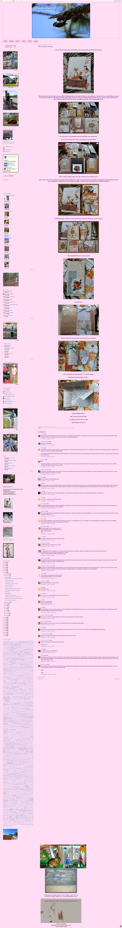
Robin (30, 780)
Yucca (20, 824)
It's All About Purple (8, 291)
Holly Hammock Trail (11, 723)
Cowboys (26, 682)
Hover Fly (17, 727)
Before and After (16, 653)
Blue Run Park (13, 662)
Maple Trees (23, 743)
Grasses (32, 712)
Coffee (15, 678)
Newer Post (40, 678)
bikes (7, 654)
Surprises (6, 798)
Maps (26, 743)
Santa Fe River (25, 784)
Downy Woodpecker (15, 690)
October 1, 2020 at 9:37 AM (48, 474)
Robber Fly (26, 780)
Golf (15, 711)
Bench (32, 653)
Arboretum (15, 648)
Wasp (24, 809)
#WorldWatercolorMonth (10, 641)
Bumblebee (11, 667)
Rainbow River (30, 770)
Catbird (32, 672)
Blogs (22, 659)
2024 (5, 565)
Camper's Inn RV (30, 668)
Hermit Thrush (24, 721)
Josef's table (26, 732)
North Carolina (29, 752)
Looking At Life (7, 203)
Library (10, 738)
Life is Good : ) (7, 307)
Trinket (11, 804)
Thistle (26, 800)
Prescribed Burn (10, 768)
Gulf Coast (29, 716)
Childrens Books (21, 675)
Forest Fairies (22, 704)
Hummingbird (26, 727)
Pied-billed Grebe (6, 764)
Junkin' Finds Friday (11, 733)
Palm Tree (21, 759)
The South (23, 800)
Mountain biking (16, 749)
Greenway (25, 716)
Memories (13, 746)
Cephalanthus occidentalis (7, 674)
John (10, 732)
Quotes (15, 770)
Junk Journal (5, 733)
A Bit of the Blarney (45, 621)
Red (6, 773)
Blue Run (8, 662)
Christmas (7, 677)
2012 (5, 629)
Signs (32, 789)
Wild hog (21, 814)
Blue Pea (28, 661)
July (6, 605)
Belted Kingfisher (27, 653)
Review (4, 779)
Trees (27, 803)
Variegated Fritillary (21, 806)
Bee (7, 653)
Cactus (16, 668)
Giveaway (27, 708)
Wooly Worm (28, 819)
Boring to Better (27, 664)
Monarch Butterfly (16, 747)
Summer (14, 795)
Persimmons (8, 762)
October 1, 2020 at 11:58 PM (48, 590)
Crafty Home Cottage (8, 299)
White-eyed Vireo (25, 813)
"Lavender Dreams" (8, 211)
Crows (15, 684)
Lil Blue (16, 738)
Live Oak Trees (24, 739)
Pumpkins (7, 769)
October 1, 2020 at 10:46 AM (48, 508)
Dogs (11, 689)
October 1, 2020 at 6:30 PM (48, 578)
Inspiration (18, 731)
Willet (25, 815)
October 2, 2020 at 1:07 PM (48, 618)
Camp (27, 668)
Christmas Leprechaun (12, 677)
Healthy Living (15, 721)
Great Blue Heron (19, 713)
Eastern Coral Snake (17, 693)
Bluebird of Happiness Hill (20, 663)
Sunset (21, 796)
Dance (22, 685)
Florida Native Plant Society (13, 702)
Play (6, 767)
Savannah (4, 785)
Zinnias (9, 825)
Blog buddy (14, 659)
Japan (30, 731)
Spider (18, 791)
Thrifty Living (6, 801)
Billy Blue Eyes (44, 543)
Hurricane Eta (21, 728)
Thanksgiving (15, 800)
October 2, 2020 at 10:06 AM (48, 612)
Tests (27, 799)
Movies (4, 751)
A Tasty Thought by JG (8, 468)
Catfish (8, 673)
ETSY (26, 695)
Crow (13, 684)
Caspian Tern (27, 672)
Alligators (12, 643)
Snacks (21, 790)
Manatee (6, 743)
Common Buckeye (29, 678)
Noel (24, 752)
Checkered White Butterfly (25, 674)
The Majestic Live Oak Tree (10, 595)
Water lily (31, 809)
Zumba (11, 825)
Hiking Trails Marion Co (9, 401)
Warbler (17, 809)
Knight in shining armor (15, 736)
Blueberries (9, 663)
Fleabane (22, 699)
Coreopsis (13, 682)
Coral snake (9, 682)
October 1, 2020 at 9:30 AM (48, 466)
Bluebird (13, 663)
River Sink (18, 780)
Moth (32, 748)
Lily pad (19, 738)
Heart (19, 721)
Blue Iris (14, 661)
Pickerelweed (23, 763)
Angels (17, 647)
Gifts (23, 708)
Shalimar (9, 788)
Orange (18, 757)
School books (22, 785)
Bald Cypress (16, 651)
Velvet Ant (28, 806)
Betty (42, 587)
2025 (5, 564)
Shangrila (21, 788)
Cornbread (20, 682)
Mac (23, 742)
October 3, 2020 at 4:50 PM (48, 646)
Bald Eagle (21, 651)
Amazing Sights (9, 644)
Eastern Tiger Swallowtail (23, 694)
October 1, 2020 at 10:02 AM (48, 500)
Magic (29, 742)
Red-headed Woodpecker (17, 775)
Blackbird (29, 658)
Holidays (5, 723)
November (7, 575)
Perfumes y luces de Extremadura (11, 304)
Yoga (18, 824)
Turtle (12, 805)
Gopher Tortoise (15, 712)
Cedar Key (20, 673)
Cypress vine (31, 684)
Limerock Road (28, 738)
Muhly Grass (7, 591)
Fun (12, 707)
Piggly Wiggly (12, 764)
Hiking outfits (19, 722)
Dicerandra (17, 688)
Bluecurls (29, 663)
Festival (6, 699)
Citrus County (24, 677)
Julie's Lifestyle (7, 253)
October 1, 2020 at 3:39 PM (48, 555)
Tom (42, 497)
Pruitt (4, 769)
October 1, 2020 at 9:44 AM (48, 480)
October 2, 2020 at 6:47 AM (48, 604)
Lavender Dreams (23, 737)
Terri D (42, 536)
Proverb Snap (31, 768)
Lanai (32, 736)
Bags (32, 649)
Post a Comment (41, 677)
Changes (13, 674)
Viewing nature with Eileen (9, 195)
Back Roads (26, 649)
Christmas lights (19, 677)
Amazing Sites (17, 644)
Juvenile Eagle (17, 733)
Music (32, 751)
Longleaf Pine (31, 741)
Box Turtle (31, 664)
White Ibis (24, 812)
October (7, 577)
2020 (5, 572)
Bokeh (14, 664)
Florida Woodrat (22, 703)
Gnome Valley (10, 710)
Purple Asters (12, 769)
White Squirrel (13, 813)
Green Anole (5, 716)
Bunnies (21, 667)
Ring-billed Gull (26, 779)
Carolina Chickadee (14, 672)
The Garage (20, 800)
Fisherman (12, 699)
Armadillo (22, 648)
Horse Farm (5, 726)
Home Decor (19, 723)
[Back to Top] (121, 926)
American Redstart (30, 646)
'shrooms (4, 641)
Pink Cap (11, 765)
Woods (20, 819)
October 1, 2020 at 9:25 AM (48, 456)
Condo (12, 680)
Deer (18, 687)
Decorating (14, 687)
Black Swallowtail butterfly (20, 657)
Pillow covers (25, 764)
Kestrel (13, 734)
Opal (16, 757)
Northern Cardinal (13, 753)
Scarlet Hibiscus (9, 785)
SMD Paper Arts (7, 345)
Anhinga (19, 647)
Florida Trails (7, 391)
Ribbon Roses (17, 779)
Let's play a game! (8, 586)
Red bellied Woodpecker (15, 773)
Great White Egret (23, 715)
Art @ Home (6, 356)
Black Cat (12, 656)
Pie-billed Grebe (30, 763)
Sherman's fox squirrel (7, 789)
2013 (5, 627)
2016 (5, 622)
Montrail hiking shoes (29, 747)
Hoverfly (20, 727)
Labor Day (28, 736)
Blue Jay (17, 661)
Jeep (32, 731)
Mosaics (29, 748)
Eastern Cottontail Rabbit (25, 693)
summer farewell (19, 795)
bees (10, 653)
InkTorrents (6, 350)
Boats (32, 663)
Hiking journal (13, 722)
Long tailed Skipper (19, 741)
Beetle (12, 653)
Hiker (6, 722)
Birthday (22, 654)
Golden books (30, 710)
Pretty (21, 768)
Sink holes (5, 790)
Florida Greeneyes (6, 702)
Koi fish (25, 736)
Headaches (7, 721)
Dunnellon (22, 692)
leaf (27, 737)
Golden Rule (5, 711)
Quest (27, 769)
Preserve (14, 768)
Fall (8, 696)
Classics (28, 677)
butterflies (28, 667)
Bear (19, 652)
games (18, 707)
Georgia (8, 708)
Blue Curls (4, 661)
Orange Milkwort (28, 757)
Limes (32, 738)
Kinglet (8, 736)
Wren (24, 820)
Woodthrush (23, 819)
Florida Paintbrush (21, 702)
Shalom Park (13, 788)
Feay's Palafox (18, 698)
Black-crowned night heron (11, 658)
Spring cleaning (9, 793)
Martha (42, 477)
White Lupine (29, 812)
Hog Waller (31, 722)
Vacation (4, 806)
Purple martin (17, 769)
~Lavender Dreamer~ (7, 149)
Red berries (22, 773)
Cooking (24, 680)
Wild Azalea (8, 814)
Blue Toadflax (27, 662)
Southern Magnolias (6, 791)
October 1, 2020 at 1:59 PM (48, 540)
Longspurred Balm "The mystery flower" (13, 596)
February (7, 613)
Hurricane (12, 728)
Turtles (14, 805)
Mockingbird (11, 747)
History (28, 722)
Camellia (21, 668)
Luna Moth (17, 742)
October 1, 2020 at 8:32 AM (48, 438)
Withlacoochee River (11, 818)
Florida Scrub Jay (27, 702)
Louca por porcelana (45, 441)
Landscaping (5, 737)
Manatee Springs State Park (14, 743)
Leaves (29, 737)
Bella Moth (22, 653)
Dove (8, 690)
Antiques (22, 647)
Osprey (13, 758)
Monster (21, 747)
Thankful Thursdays (80, 419)
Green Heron (20, 716)
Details (4, 688)
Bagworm (4, 651)
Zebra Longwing (24, 824)
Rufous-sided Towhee (22, 783)
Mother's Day (5, 749)
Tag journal (24, 799)
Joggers (7, 732)
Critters (24, 683)
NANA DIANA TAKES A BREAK (10, 460)
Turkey (4, 805)
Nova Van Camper (16, 754)
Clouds (9, 678)
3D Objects (24, 641)
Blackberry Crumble (24, 658)
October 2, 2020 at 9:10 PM (48, 637)
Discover (29, 688)
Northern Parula (10, 754)
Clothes (6, 678)
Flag (19, 699)
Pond (16, 767)
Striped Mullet (7, 795)
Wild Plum (30, 814)
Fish (9, 699)
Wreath (21, 820)
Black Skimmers (12, 657)
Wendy (32, 810)
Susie (42, 491)
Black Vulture (26, 657)
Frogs (8, 707)
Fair (32, 695)
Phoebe (26, 762)
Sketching (13, 790)
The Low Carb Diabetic (8, 312)
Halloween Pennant (25, 717)
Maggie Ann (43, 511)
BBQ (14, 652)
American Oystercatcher (23, 646)
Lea (41, 599)
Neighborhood (9, 752)
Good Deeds (29, 711)
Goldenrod (9, 711)
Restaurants (31, 778)
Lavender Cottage (17, 737)
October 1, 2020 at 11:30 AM (48, 523)
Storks (28, 794)
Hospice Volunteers (21, 726)
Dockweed (6, 689)
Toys (32, 801)
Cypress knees (20, 684)
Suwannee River (12, 798)
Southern (31, 790)
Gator (27, 707)
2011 (5, 630)
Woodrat (17, 819)
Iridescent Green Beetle (24, 731)
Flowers (5, 704)
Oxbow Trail (23, 758)
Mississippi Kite (6, 747)
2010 (5, 632)
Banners (4, 652)
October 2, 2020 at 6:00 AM (48, 597)
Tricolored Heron (6, 804)
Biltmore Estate (11, 654)
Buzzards (13, 668)
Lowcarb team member (45, 640)
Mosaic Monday (16, 748)
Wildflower (13, 815)
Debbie (42, 447)
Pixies (4, 767)
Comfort (17, 678)
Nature (4, 752)
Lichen (13, 738)
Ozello (27, 758)
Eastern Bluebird (9, 693)
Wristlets (26, 820)
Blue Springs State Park (21, 662)
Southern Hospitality (8, 463)
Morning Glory (9, 748)
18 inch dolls (16, 641)
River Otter (14, 780)
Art (28, 648)
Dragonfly (25, 690)
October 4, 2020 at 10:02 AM (48, 661)
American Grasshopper (7, 646)
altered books (16, 643)
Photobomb (5, 763)
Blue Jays (20, 661)
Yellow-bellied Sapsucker (20, 823)
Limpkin (8, 739)
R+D (4, 148)
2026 (5, 562)
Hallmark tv (17, 717)
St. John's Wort (28, 793)
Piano (14, 763)
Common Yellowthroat (29, 679)
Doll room (17, 689)
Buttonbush (10, 668)
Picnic (27, 763)
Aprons (11, 648)
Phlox (24, 762)
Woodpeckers (12, 819)
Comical (25, 678)
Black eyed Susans (28, 656)
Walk (11, 809)
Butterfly (31, 667)
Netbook (22, 752)
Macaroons (26, 742)
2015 (5, 624)
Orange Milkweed (22, 757)
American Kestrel (14, 646)
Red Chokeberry (26, 773)
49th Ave (28, 641)
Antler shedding (26, 647)
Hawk (4, 721)
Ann (42, 549)
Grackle (19, 712)
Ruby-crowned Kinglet (14, 783)
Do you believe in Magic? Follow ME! (12, 590)
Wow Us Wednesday (13, 820)
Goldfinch (12, 711)
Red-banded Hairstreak (29, 774)
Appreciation (7, 648)
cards (10, 672)
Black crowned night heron (19, 656)
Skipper (17, 790)
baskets (12, 652)
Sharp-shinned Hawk (29, 788)
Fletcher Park (26, 699)
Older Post (117, 678)
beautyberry (31, 652)
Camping (5, 669)
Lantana (9, 737)
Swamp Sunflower (11, 799)
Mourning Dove (28, 749)
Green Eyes (16, 716)
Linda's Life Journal (8, 310)
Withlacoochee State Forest (20, 818)
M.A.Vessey (20, 742)
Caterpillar (5, 673)
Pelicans (4, 762)
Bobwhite (10, 664)
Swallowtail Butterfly (25, 798)
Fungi (15, 707)
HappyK (42, 573)
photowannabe (44, 526)
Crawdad (17, 683)
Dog (9, 689)
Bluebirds (26, 663)
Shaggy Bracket (5, 788)
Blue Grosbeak (9, 661)
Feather (12, 698)
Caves (17, 673)
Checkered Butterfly (18, 674)
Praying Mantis (5, 768)
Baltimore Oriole (26, 651)
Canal (14, 669)
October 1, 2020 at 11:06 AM (48, 516)
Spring (4, 793)
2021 (5, 570)
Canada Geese (9, 669)
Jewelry (4, 732)
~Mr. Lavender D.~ (7, 151)
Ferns (4, 699)
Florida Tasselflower (10, 703)
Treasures (16, 803)
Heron (28, 721)
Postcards (22, 767)
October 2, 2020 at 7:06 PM (48, 631)
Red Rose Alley (44, 664)
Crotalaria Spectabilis (8, 684)
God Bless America (21, 710)
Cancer (24, 669)
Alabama (30, 642)
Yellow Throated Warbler (12, 823)
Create (20, 683)
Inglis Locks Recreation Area (12, 731)
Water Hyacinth (27, 809)
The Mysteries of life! (9, 581)
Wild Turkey (9, 815)
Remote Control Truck (24, 778)
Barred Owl (8, 652)
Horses (13, 726)
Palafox (18, 759)
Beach (17, 652)
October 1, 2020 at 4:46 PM (48, 570)
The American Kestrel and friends (11, 583)
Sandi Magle (43, 655)
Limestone (5, 739)
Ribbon (13, 779)
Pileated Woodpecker (18, 764)
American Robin (5, 647)
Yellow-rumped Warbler (13, 824)
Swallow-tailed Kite (18, 798)
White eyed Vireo (19, 812)
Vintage (25, 808)
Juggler (32, 732)
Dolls (21, 689)
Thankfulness (10, 800)
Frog (3, 707)
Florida (7, 701)
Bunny (24, 667)
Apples (4, 648)
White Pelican (8, 813)
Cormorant (17, 682)
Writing (30, 820)
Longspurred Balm (6, 742)
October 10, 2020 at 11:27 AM (48, 674)
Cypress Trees (26, 684)
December (7, 573)
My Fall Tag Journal (9, 585)
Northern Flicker (20, 753)
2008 (5, 635)
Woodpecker (8, 819)
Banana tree (31, 651)
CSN (17, 684)
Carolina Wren (20, 672)
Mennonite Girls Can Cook (9, 457)
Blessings (6, 659)
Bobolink (7, 664)
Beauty (26, 652)
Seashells (17, 786)
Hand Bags (27, 718)
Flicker (31, 699)
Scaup (18, 785)
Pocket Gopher (9, 767)
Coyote (32, 682)
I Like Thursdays (12, 729)
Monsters (24, 747)
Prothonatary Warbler (25, 768)
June (6, 607)
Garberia (20, 707)
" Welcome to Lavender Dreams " (61, 4)
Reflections (13, 778)
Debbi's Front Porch (8, 245)
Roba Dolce (22, 780)
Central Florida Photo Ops (9, 394)
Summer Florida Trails (25, 795)
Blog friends (19, 659)
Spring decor (14, 793)
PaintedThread (44, 581)
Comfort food (21, 678)
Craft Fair (8, 683)
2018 (5, 619)
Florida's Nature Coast (29, 703)
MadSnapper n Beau (45, 469)
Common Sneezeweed (22, 679)
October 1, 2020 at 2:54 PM (48, 546)
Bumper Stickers (16, 667)
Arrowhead (25, 648)
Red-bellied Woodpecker (7, 775)
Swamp (6, 799)
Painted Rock (8, 759)
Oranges (10, 758)
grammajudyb (43, 503)
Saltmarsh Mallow (12, 784)
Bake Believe (8, 651)
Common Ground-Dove (13, 679)
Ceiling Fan (31, 673)
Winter (10, 817)
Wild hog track (25, 814)
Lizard (28, 739)
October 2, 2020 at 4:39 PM (48, 624)
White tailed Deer (19, 813)
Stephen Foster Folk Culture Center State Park (12, 794)
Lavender (12, 737)
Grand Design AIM (24, 712)
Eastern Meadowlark (9, 694)
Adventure (22, 642)
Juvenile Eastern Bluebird (24, 733)
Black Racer (8, 657)
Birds (19, 654)
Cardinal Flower (5, 672)
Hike (30, 721)
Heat (20, 721)
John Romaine (13, 732)
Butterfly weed (5, 668)
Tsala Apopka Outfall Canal (22, 804)
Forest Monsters (28, 704)
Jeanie (42, 627)
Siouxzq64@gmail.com (45, 633)
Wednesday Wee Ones (24, 810)
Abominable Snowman (15, 642)
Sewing (27, 786)
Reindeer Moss (18, 778)
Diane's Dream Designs (10, 688)
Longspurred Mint (12, 742)
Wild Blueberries (13, 814)
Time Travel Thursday (24, 801)
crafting (11, 683)
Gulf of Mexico (9, 717)
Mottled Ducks (11, 749)
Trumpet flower (14, 804)
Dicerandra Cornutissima (24, 688)
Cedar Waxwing (26, 673)
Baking (12, 651)
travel (12, 803)
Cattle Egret (12, 673)
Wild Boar (17, 814)
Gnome (6, 710)
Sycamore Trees (19, 799)
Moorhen (4, 748)
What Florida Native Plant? (9, 396)
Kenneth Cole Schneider (45, 615)
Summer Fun (31, 795)
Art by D (30, 648)
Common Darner (5, 679)
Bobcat (4, 664)
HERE (84, 374)
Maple (20, 743)
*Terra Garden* (7, 261)
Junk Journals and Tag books (11, 600)
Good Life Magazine (9, 712)
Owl (16, 758)
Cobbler (12, 678)
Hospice (16, 726)
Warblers (21, 809)
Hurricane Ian (26, 728)
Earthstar (4, 693)
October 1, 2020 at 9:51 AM (48, 488)
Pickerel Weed (18, 763)
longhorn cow (26, 741)
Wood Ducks (28, 818)
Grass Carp (28, 712)
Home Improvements (26, 723)
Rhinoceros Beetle (9, 779)
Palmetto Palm (31, 759)
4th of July (9, 642)
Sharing (24, 788)
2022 (5, 569)
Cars (23, 672)
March (6, 612)
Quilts (7, 770)
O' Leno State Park (23, 754)
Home (79, 678)
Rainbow (25, 770)
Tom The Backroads (8, 315)
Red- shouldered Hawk (21, 774)
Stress (4, 795)
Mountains (21, 749)
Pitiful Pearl (31, 765)
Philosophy (20, 762)
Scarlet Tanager (14, 785)
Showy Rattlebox (28, 789)
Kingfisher (4, 736)
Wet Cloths (5, 812)
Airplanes (27, 642)
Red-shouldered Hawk (27, 775)
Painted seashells (14, 759)
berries (4, 654)
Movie (32, 749)
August (6, 603)
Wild (5, 814)
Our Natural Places (8, 393)
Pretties (17, 768)
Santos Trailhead (30, 784)
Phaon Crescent (15, 762)
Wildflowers (17, 815)
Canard (22, 669)
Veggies (25, 806)
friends (31, 706)
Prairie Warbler (27, 767)
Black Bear (8, 656)
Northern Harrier (27, 753)
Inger (42, 607)
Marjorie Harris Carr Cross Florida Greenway (14, 598)
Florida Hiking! (8, 593)
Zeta (7, 825)
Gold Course (26, 710)
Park (12, 760)
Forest (18, 704)
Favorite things (6, 698)
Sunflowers (17, 796)
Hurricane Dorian (16, 728)
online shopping (12, 757)
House (30, 726)
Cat (30, 672)
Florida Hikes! (7, 389)
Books (22, 664)
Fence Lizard (28, 698)
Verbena (32, 806)
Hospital (27, 726)
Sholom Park (16, 789)
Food (12, 704)
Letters (7, 738)
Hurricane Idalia (30, 728)
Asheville (12, 649)
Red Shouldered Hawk (11, 774)
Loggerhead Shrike (6, 741)
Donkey (29, 689)
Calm (19, 668)
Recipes (24, 772)
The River (6, 227)
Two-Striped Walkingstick (20, 805)
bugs (4, 667)
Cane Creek (28, 669)
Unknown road (31, 805)
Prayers (31, 767)
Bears (21, 652)
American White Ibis (12, 647)
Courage (23, 682)
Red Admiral (9, 773)
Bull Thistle (7, 667)
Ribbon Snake (21, 779)
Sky (19, 790)
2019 (5, 617)
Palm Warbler (26, 759)
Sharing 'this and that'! (9, 580)
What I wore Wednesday (11, 812)
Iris (28, 731)
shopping (22, 789)
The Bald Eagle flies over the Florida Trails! (13, 578)
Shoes (13, 789)
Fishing (17, 699)
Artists (8, 649)
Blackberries (18, 658)
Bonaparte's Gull (17, 664)
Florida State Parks (8, 403)
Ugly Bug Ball (26, 805)
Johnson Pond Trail (19, 732)
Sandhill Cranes (18, 784)
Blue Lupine (24, 661)
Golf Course (24, 711)
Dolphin (23, 689)
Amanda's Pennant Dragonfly (24, 643)
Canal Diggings (17, 669)
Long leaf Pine (13, 741)
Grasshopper (5, 713)
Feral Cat (31, 698)
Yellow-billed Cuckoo (27, 823)
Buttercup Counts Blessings (9, 465)
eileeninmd (43, 459)
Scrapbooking (26, 785)
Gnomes (13, 710)
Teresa (42, 649)
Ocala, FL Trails (7, 399)
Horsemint (9, 726)
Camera (24, 668)
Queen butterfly (23, 769)
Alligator (8, 643)
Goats (16, 710)
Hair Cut (13, 717)
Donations (26, 689)
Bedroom (4, 653)
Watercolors (10, 810)
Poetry (14, 767)
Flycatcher (9, 704)
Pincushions (29, 764)
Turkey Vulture (8, 805)
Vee (41, 483)
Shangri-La (18, 788)
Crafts (14, 683)
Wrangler (18, 820)
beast (24, 652)
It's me (42, 593)
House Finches (12, 727)
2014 (5, 625)
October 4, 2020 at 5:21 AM (48, 652)
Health (11, 721)
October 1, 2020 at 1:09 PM (48, 533)
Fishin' (15, 699)
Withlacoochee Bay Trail (21, 817)
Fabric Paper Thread (8, 219)
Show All (31, 269)
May (6, 608)
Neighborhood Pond (16, 752)
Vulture (8, 809)
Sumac (11, 795)
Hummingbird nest (7, 728)
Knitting (21, 736)
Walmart (14, 809)
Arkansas (18, 648)
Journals (29, 732)
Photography (10, 763)
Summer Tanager (6, 796)
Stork (26, 794)
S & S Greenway (29, 783)
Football (15, 704)
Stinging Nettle (22, 794)
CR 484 (4, 683)
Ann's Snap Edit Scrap (8, 293)
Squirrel (24, 793)
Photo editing (31, 762)
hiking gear (9, 722)
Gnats (4, 710)
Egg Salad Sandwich (30, 694)
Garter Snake (24, 707)
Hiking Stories (24, 722)
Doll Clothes (14, 689)
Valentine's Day (10, 806)
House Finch (8, 727)
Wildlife (21, 815)
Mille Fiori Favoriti (8, 237)
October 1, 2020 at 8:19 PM (48, 584)
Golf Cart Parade (19, 711)
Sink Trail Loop (9, 790)
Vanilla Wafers (15, 806)
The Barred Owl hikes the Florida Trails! (13, 588)
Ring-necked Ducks (8, 780)
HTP (23, 727)
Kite (10, 736)
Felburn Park (23, 698)
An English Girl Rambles (9, 296)
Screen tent (31, 785)
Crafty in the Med (44, 558)
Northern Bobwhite (6, 753)
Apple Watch (31, 647)
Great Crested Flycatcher (28, 713)
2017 (5, 620)
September (7, 602)
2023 (5, 567)
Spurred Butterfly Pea (19, 793)
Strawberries (31, 794)
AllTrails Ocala (7, 398)
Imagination (5, 731)
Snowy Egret (27, 790)
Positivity (18, 767)
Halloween (20, 717)
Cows (29, 682)
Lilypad (23, 738)
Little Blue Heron (17, 739)
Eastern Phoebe (15, 694)
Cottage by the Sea (8, 353)
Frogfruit (6, 707)
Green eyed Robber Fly (10, 716)
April (6, 610)
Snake (24, 790)
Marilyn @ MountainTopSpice (47, 565)
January (7, 615)
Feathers (14, 698)
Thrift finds (30, 800)
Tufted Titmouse (30, 804)
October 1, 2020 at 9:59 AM (48, 494)
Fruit (10, 707)
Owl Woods (19, 758)
